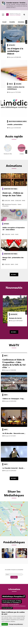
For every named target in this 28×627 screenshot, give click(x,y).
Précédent (2, 42)
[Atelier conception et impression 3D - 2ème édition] (14, 215)
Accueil (4, 22)
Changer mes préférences (16, 624)
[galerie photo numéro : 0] (7, 555)
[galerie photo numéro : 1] (21, 555)
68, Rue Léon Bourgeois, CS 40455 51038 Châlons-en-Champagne (11, 601)
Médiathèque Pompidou (12, 596)
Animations (21, 22)
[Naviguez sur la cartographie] (14, 518)
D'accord (4, 624)
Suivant (26, 22)
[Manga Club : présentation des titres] (14, 245)
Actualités (12, 22)
